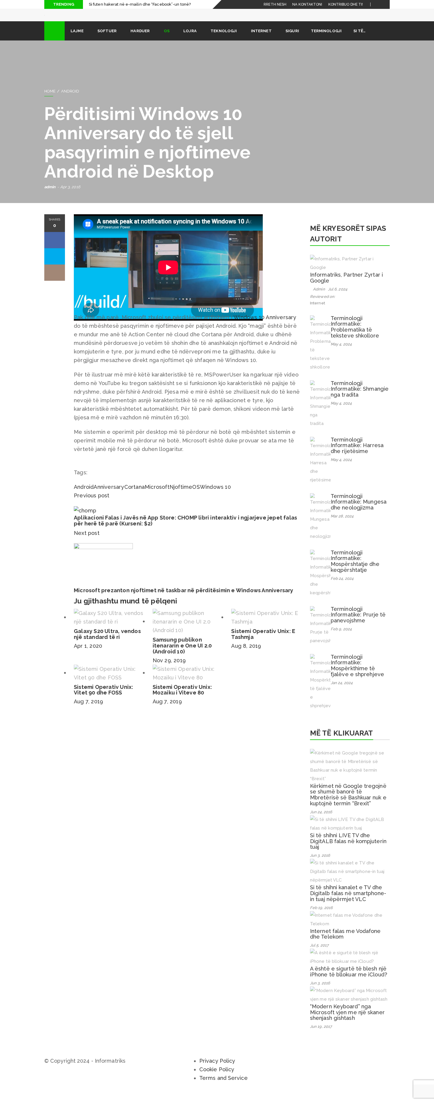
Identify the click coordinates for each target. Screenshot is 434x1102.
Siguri (292, 39)
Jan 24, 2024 (342, 691)
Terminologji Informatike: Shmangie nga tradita (360, 397)
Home (50, 99)
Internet (261, 39)
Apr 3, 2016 (70, 195)
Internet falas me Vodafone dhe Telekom (345, 942)
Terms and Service (223, 1086)
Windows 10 (215, 495)
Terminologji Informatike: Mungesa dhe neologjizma (358, 510)
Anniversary (109, 495)
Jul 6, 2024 (337, 297)
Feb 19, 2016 (321, 916)
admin (50, 195)
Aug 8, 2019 (246, 654)
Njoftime (180, 495)
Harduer (140, 39)
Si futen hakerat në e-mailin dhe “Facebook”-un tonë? (140, 4)
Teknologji (224, 39)
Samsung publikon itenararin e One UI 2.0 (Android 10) (182, 654)
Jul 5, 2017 (319, 953)
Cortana (134, 495)
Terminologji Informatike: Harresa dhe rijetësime (357, 454)
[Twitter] (385, 4)
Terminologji (326, 39)
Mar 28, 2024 (342, 524)
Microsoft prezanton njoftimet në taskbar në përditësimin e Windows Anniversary (183, 598)
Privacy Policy (217, 1069)
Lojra (190, 39)
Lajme (77, 39)
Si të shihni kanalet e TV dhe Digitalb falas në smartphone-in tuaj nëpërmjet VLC (348, 901)
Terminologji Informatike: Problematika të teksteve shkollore (355, 335)
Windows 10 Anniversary (265, 325)
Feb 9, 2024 (341, 637)
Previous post (92, 504)
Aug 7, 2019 (88, 710)
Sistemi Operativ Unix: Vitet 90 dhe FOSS (103, 698)
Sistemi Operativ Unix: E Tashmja (263, 642)
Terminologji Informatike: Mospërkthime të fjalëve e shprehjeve (357, 674)
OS (166, 39)
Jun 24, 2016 (321, 820)
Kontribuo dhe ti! (345, 4)
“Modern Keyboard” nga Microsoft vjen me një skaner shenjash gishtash (347, 1021)
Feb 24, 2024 (342, 587)
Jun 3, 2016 (320, 863)
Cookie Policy (216, 1078)
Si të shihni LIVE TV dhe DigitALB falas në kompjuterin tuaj (348, 849)
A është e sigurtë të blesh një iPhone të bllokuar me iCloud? (348, 980)
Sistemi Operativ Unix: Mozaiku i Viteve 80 (182, 698)
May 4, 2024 (341, 352)
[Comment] (54, 281)
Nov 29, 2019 (169, 669)
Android (70, 99)
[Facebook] (378, 4)
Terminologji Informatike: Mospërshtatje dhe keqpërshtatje (355, 569)
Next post (87, 541)
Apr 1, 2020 (88, 654)
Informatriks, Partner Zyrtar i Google (346, 286)
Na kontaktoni (307, 4)
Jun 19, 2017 (321, 1035)
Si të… (359, 39)
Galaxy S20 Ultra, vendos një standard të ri (107, 642)
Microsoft (157, 495)
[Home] (54, 39)
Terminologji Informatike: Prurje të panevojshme (358, 623)
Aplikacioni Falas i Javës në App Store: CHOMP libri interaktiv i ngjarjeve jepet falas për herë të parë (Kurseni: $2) (185, 529)
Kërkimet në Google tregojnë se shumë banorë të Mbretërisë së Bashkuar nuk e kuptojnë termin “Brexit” (348, 803)
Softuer (107, 39)
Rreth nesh (275, 4)
